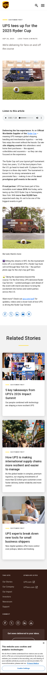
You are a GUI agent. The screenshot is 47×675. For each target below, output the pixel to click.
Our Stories (7, 582)
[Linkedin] (24, 624)
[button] (37, 5)
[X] (11, 624)
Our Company (8, 587)
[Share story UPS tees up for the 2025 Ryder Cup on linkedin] (17, 314)
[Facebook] (5, 624)
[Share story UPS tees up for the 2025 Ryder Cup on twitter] (11, 314)
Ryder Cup (31, 133)
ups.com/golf (28, 299)
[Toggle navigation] (42, 5)
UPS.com (29, 582)
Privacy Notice (33, 663)
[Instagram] (18, 624)
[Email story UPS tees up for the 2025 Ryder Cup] (23, 314)
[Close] (43, 643)
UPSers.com (31, 587)
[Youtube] (31, 624)
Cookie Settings (23, 668)
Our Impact (7, 592)
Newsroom (7, 601)
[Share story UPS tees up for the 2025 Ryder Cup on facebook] (5, 314)
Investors (7, 597)
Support (6, 606)
